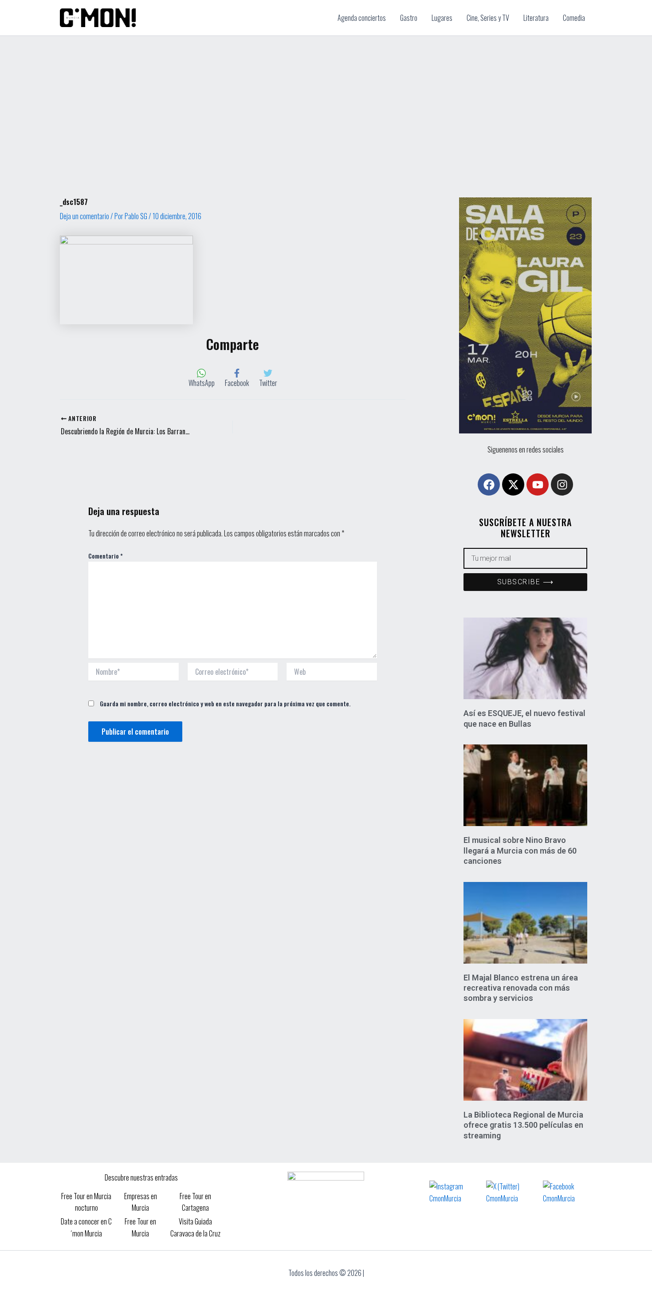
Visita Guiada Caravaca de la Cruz (195, 1227)
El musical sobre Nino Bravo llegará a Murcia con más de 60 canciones (520, 850)
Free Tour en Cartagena (195, 1202)
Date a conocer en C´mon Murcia (86, 1227)
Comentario (105, 555)
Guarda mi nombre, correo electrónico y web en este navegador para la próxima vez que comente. (225, 703)
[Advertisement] (326, 102)
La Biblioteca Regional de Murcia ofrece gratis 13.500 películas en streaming (523, 1125)
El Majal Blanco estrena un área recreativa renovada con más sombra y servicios (520, 988)
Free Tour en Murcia (140, 1227)
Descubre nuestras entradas (141, 1177)
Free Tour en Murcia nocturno (86, 1202)
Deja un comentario (84, 216)
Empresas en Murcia (140, 1202)
